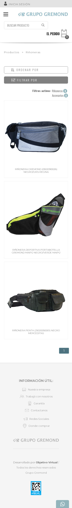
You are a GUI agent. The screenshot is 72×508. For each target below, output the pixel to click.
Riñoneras (33, 52)
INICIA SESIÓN (19, 4)
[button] (36, 69)
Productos (11, 52)
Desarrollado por (35, 462)
